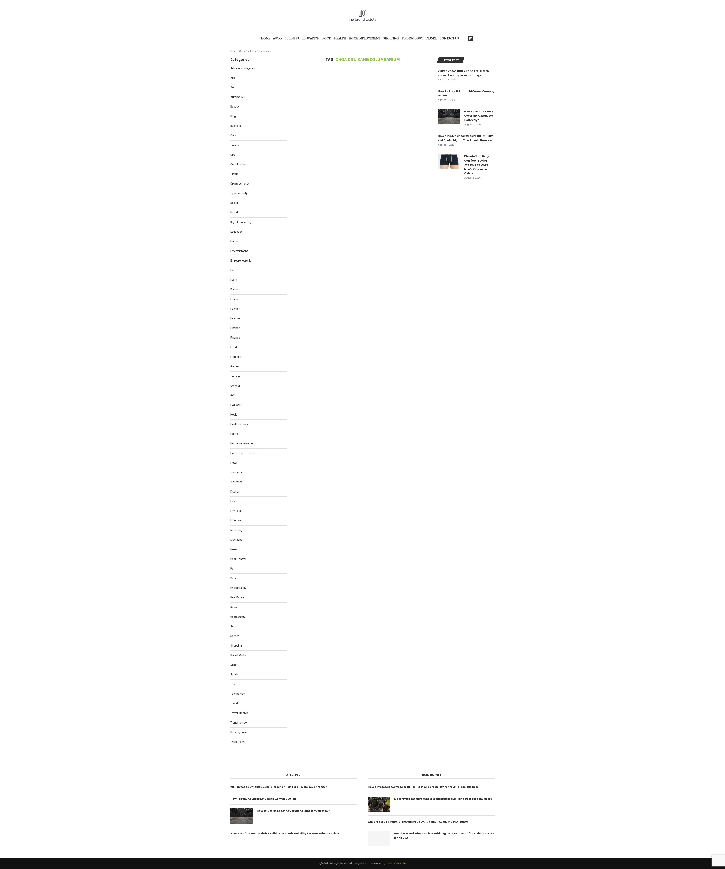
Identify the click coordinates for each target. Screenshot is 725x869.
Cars (233, 135)
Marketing (236, 530)
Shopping (391, 38)
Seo (232, 626)
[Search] (470, 38)
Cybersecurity (238, 193)
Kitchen (235, 491)
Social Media (238, 655)
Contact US (449, 38)
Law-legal (236, 511)
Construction (238, 164)
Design (234, 203)
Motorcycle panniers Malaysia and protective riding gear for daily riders (443, 798)
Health (340, 38)
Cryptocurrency (239, 183)
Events (234, 289)
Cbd (232, 154)
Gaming (235, 376)
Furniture (235, 357)
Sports (234, 674)
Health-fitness (239, 424)
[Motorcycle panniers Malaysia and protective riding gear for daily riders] (379, 804)
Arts (233, 77)
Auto (277, 38)
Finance (235, 328)
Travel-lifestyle (239, 713)
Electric (234, 241)
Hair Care (236, 405)
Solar (233, 665)
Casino (234, 145)
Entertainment (239, 251)
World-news (237, 742)
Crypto (234, 174)
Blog (233, 116)
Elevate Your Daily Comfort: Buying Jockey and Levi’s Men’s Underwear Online (476, 164)
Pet (232, 568)
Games (234, 366)
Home (265, 38)
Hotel (233, 462)
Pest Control (238, 559)
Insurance (236, 472)
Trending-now (238, 722)
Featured (235, 318)
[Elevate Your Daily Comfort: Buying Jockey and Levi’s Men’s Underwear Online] (449, 161)
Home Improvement (364, 38)
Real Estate (237, 597)
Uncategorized (239, 732)
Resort (234, 607)
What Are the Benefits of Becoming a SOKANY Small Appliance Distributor (418, 821)
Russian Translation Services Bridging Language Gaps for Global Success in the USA (444, 835)
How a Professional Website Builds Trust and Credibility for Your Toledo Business (466, 138)
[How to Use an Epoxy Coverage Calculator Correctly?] (449, 116)
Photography (238, 588)
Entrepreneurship (240, 260)
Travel (431, 38)
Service (234, 636)
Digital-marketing (240, 222)
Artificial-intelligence (242, 68)
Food (326, 38)
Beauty (234, 106)
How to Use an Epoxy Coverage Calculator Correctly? (478, 115)
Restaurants (237, 616)
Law (232, 501)
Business (292, 38)
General (235, 385)
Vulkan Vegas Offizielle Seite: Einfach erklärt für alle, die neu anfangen (463, 73)
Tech (233, 684)
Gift (232, 395)
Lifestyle (235, 520)
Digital (234, 212)
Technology (412, 38)
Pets (233, 578)
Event (233, 280)
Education (311, 38)
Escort (234, 270)
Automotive (237, 97)
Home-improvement (242, 453)
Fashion (235, 299)
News (233, 549)
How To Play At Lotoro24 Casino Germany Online (466, 93)
